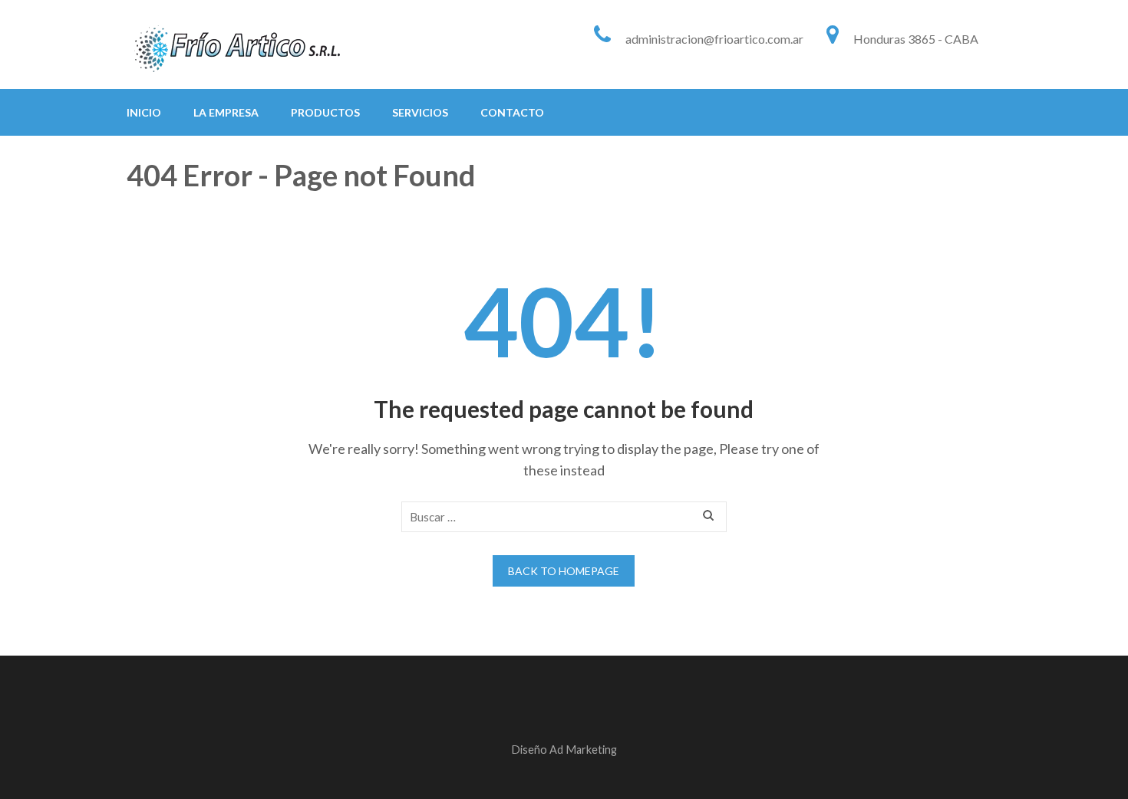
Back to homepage (563, 570)
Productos (325, 112)
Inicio (144, 112)
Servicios (420, 112)
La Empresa (226, 112)
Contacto (512, 112)
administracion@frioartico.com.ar (714, 38)
